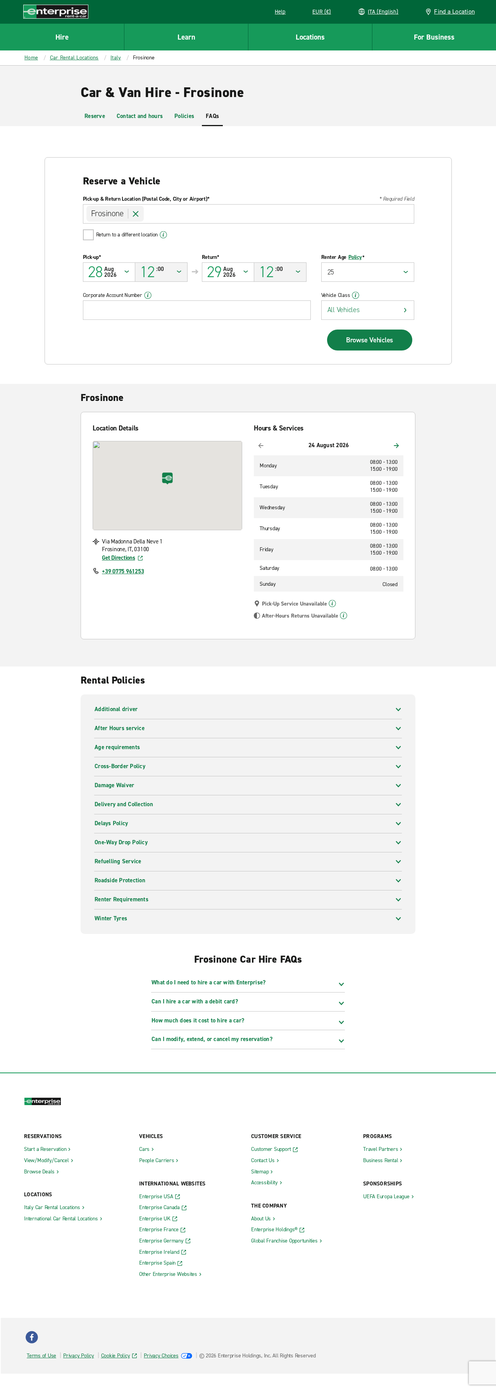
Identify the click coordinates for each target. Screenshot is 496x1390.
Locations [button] (310, 37)
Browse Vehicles (369, 340)
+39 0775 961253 (123, 571)
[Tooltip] (332, 603)
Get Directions (118, 558)
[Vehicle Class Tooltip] (355, 295)
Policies (184, 116)
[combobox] (248, 214)
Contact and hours (140, 116)
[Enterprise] (55, 11)
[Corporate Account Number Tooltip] (148, 295)
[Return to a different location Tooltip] (163, 235)
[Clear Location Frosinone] (136, 214)
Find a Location (454, 11)
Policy (355, 257)
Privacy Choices (161, 1355)
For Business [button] (434, 37)
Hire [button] (62, 37)
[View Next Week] (396, 446)
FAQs (212, 116)
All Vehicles (343, 309)
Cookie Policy (115, 1355)
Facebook (32, 1337)
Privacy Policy (78, 1355)
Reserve (94, 116)
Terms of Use (41, 1355)
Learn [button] (186, 37)
